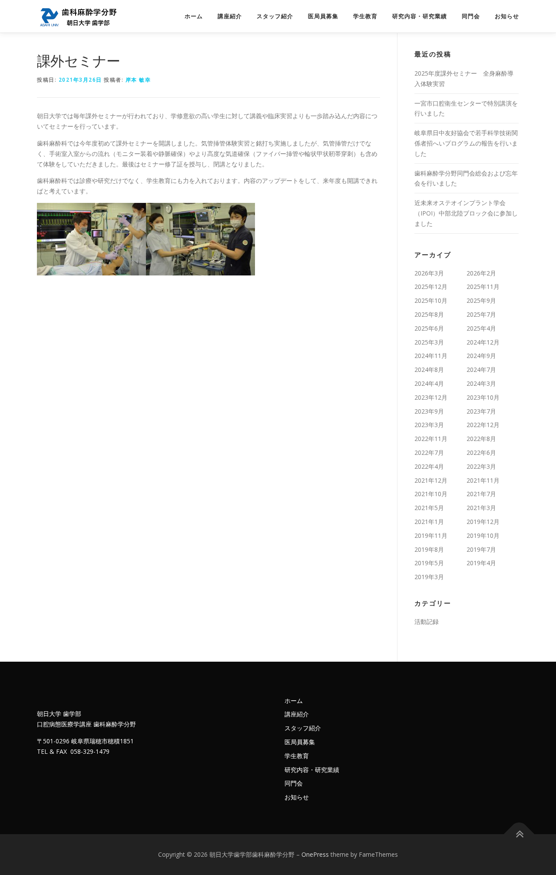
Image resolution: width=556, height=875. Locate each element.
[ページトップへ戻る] (519, 834)
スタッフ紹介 (275, 16)
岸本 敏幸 (138, 79)
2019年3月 (429, 577)
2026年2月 (481, 273)
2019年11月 (430, 535)
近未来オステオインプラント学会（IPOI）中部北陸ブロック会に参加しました (466, 213)
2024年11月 (430, 355)
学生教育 (365, 16)
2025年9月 (481, 300)
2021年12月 (430, 480)
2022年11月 (430, 438)
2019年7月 (481, 549)
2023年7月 (481, 411)
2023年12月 (430, 397)
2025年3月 (429, 342)
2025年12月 (430, 286)
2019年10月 (483, 535)
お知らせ (507, 16)
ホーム (194, 16)
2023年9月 (429, 411)
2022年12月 (483, 425)
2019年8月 (429, 549)
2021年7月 (481, 494)
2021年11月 (483, 480)
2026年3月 (429, 273)
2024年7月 (481, 369)
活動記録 (426, 621)
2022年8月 (481, 438)
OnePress (315, 854)
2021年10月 (430, 494)
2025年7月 (481, 314)
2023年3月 (429, 425)
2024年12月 (483, 342)
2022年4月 (429, 466)
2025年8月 (429, 314)
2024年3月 (481, 383)
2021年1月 (429, 521)
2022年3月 (481, 466)
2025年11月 (483, 286)
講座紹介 (230, 16)
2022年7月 (429, 452)
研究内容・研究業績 (419, 16)
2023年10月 (483, 397)
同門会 (471, 16)
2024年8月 (429, 369)
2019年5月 (429, 563)
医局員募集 (323, 16)
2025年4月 (481, 328)
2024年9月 (481, 355)
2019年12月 (483, 521)
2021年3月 (481, 508)
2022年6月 (481, 452)
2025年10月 (430, 300)
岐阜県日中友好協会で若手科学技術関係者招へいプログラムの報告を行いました (466, 143)
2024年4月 (429, 383)
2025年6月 (429, 328)
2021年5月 (429, 508)
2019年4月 (481, 563)
